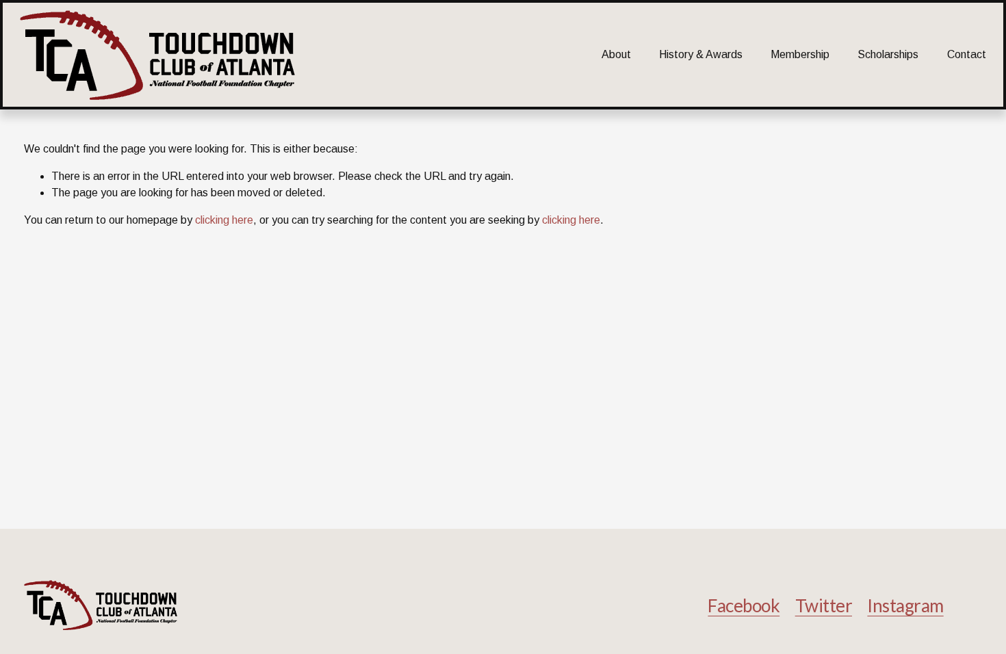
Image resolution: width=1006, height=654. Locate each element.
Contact (966, 54)
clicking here (224, 220)
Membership (800, 54)
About (616, 54)
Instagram (905, 605)
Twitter (823, 605)
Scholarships (887, 54)
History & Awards (701, 54)
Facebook (743, 605)
